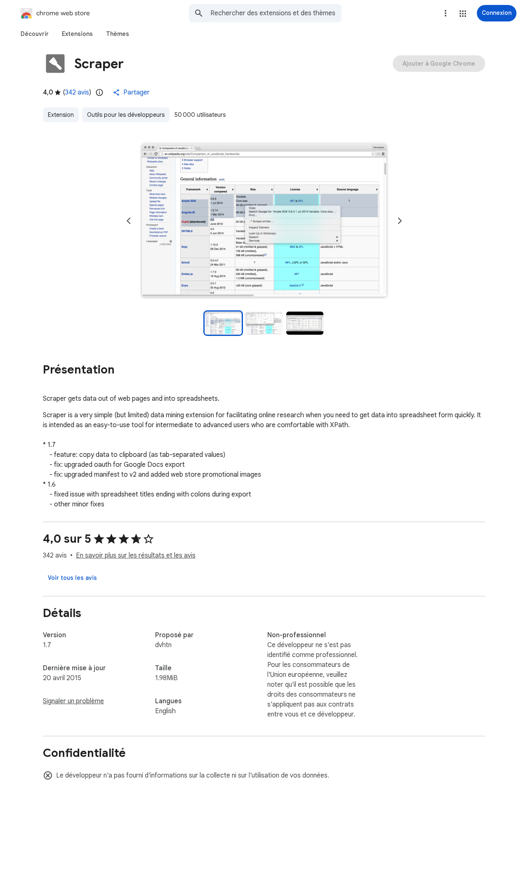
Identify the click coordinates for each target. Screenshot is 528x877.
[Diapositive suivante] (399, 221)
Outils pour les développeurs (126, 114)
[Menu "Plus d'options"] (445, 13)
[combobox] (276, 13)
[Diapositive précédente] (128, 221)
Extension (61, 114)
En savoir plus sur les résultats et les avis (136, 555)
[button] (463, 13)
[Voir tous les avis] (72, 578)
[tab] (34, 33)
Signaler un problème (73, 701)
